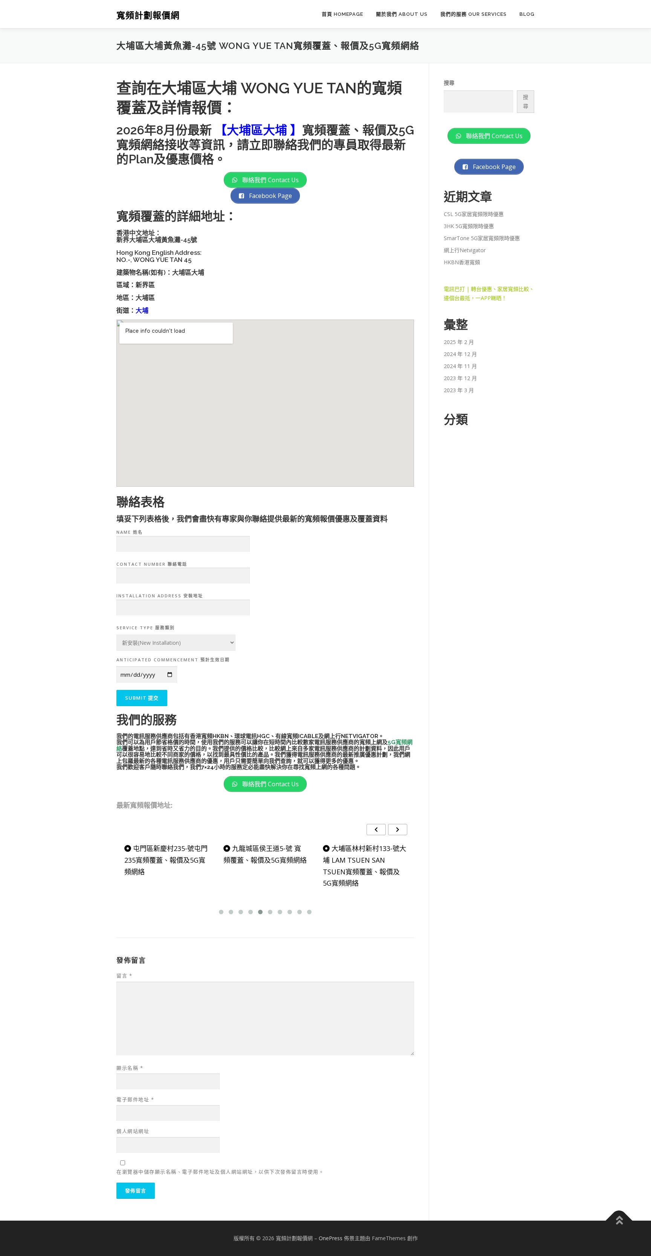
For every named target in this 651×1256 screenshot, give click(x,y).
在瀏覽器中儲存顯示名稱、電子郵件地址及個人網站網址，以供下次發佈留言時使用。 (220, 1171)
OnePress (330, 1238)
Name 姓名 (129, 532)
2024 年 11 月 (460, 366)
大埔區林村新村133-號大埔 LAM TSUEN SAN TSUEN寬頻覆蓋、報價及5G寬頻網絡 (364, 866)
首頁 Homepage (342, 14)
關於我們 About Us (402, 14)
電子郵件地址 (135, 1099)
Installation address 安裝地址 (159, 595)
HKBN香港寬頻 (462, 262)
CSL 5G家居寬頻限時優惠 (474, 214)
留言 (124, 975)
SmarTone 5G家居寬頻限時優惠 (482, 238)
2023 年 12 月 (460, 378)
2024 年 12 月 (460, 354)
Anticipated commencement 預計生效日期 (173, 659)
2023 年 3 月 (459, 390)
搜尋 (449, 82)
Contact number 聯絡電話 (151, 564)
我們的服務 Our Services (473, 14)
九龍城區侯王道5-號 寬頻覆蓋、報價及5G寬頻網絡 (265, 854)
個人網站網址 (132, 1131)
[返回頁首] (619, 1220)
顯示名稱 (129, 1067)
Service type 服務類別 (145, 627)
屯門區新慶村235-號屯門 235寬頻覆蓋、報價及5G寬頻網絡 (166, 860)
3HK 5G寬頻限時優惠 (469, 226)
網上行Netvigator (465, 250)
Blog (527, 14)
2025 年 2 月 (459, 342)
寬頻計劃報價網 (148, 15)
